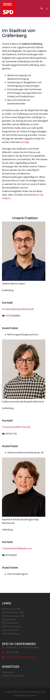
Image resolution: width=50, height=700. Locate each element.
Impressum (7, 672)
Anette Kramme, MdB (12, 612)
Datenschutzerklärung (13, 675)
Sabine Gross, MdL (11, 608)
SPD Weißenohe (10, 622)
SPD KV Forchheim (11, 626)
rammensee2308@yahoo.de (17, 548)
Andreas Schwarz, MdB (13, 615)
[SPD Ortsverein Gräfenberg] (8, 8)
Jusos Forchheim (10, 630)
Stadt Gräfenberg (10, 633)
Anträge (25, 142)
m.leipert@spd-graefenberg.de (18, 309)
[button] (41, 9)
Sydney (33, 695)
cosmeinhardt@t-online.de (16, 427)
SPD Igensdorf (9, 619)
